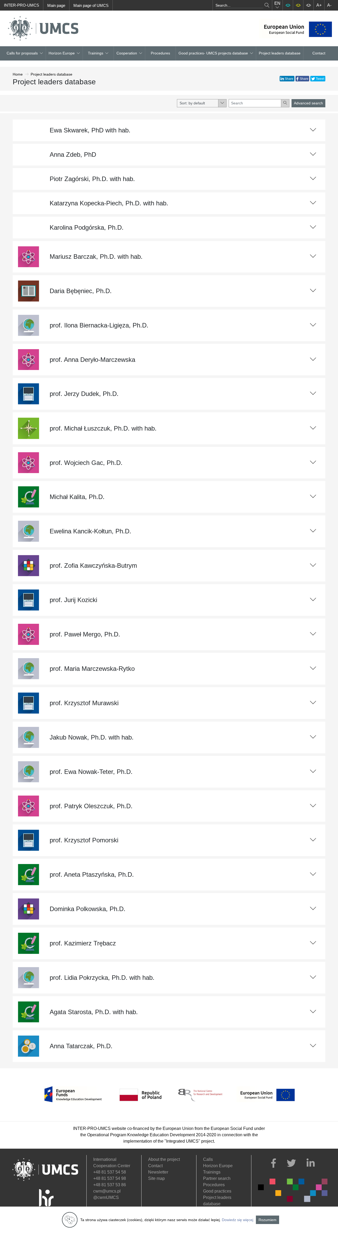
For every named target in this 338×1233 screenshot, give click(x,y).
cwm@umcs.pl (107, 1191)
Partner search (217, 1178)
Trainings (95, 53)
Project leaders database (280, 53)
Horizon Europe (218, 1165)
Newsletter (158, 1172)
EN (277, 3)
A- (329, 5)
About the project (164, 1159)
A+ (319, 5)
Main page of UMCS (91, 5)
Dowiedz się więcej (237, 1220)
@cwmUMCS (106, 1197)
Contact (318, 53)
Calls (208, 1159)
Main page (56, 5)
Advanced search (308, 103)
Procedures (160, 53)
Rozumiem (267, 1220)
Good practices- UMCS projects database (213, 53)
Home (18, 74)
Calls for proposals (22, 53)
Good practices (217, 1191)
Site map (156, 1178)
